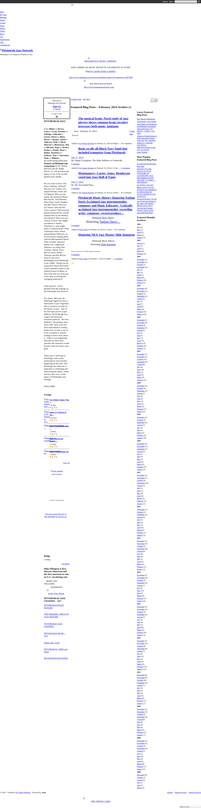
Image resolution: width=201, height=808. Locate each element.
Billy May (140, 166)
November (141, 262)
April (139, 232)
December (140, 260)
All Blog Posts (76, 99)
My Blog (86, 99)
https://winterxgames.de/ (59, 452)
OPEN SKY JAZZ (52, 643)
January (140, 238)
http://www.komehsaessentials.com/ (99, 87)
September (141, 267)
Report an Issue (180, 792)
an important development (146, 164)
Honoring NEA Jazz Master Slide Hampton (106, 234)
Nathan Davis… (109, 221)
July (138, 227)
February (140, 254)
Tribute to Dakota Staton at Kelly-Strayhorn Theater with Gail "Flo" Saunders (147, 138)
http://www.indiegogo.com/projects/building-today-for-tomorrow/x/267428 (100, 77)
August (139, 243)
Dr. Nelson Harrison (86, 143)
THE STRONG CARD (100, 801)
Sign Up (165, 1)
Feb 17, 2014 (77, 157)
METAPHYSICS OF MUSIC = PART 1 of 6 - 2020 (146, 131)
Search (199, 1)
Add (155, 100)
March (139, 235)
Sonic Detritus (142, 152)
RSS (73, 263)
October (140, 265)
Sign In (171, 1)
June (138, 304)
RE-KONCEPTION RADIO (56, 658)
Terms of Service (195, 792)
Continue (75, 164)
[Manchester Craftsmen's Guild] (44, 390)
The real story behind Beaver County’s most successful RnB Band (145, 210)
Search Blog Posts (94, 113)
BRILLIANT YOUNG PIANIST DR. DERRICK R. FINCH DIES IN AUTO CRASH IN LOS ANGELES (147, 192)
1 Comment (118, 259)
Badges (170, 792)
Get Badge (66, 564)
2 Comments (125, 168)
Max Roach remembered (146, 119)
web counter (57, 474)
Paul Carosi (83, 230)
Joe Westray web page (145, 185)
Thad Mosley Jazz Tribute (146, 122)
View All (66, 463)
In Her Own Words (56, 593)
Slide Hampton (108, 244)
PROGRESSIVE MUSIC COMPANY (100, 61)
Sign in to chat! (184, 806)
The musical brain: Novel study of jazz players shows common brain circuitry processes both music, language (103, 122)
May (138, 230)
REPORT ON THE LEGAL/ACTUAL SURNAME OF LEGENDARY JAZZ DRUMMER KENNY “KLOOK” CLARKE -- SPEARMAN (146, 175)
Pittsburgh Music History (103, 217)
